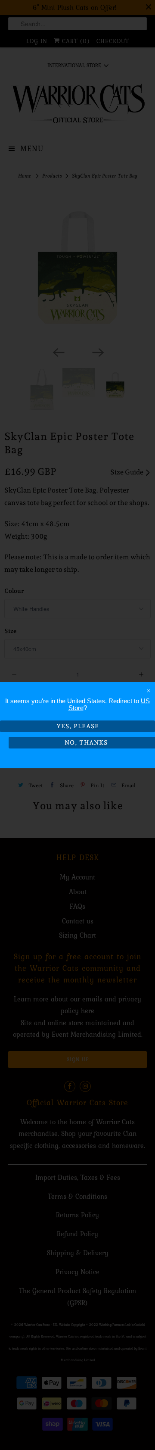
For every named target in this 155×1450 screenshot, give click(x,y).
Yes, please (77, 726)
